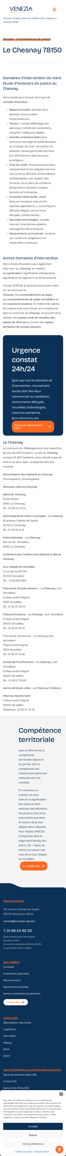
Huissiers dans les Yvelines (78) (28, 18)
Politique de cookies (24, 1151)
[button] (61, 1094)
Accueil (7, 18)
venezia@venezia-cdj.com (19, 921)
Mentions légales (41, 1151)
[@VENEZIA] (21, 7)
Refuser (33, 1135)
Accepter (33, 1126)
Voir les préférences (33, 1144)
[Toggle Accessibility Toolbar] (59, 1149)
